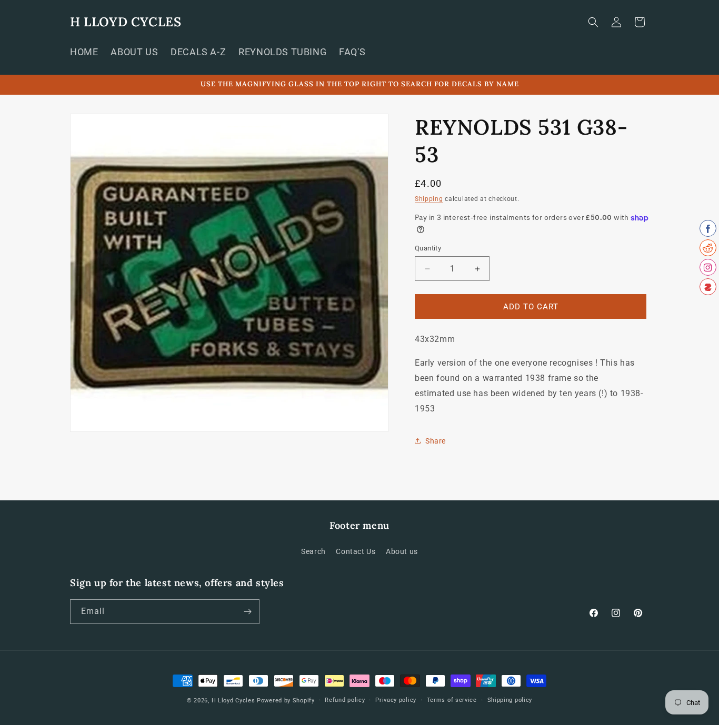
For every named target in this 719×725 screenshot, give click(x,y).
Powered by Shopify (286, 700)
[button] (593, 22)
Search (313, 551)
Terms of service (452, 700)
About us (402, 551)
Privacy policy (395, 700)
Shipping (429, 199)
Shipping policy (510, 700)
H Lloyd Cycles (233, 700)
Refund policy (345, 700)
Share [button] (435, 441)
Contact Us (355, 551)
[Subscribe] (247, 611)
